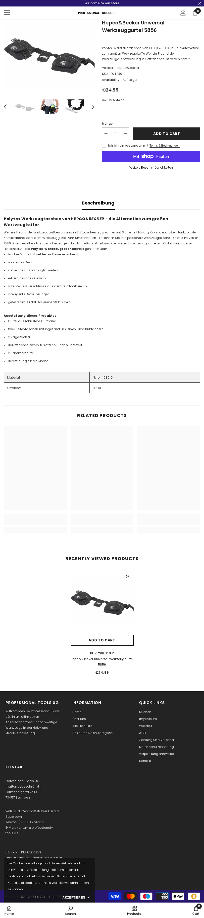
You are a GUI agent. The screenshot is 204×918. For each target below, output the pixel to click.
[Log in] (183, 12)
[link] (35, 522)
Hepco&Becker (128, 68)
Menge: (107, 123)
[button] (5, 106)
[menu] (7, 13)
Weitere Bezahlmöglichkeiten (151, 167)
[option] (49, 53)
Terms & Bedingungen (165, 145)
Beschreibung (98, 203)
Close (200, 3)
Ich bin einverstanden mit (128, 145)
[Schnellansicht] (126, 576)
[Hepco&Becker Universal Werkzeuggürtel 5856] (102, 600)
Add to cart (166, 133)
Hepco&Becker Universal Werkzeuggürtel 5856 (102, 662)
